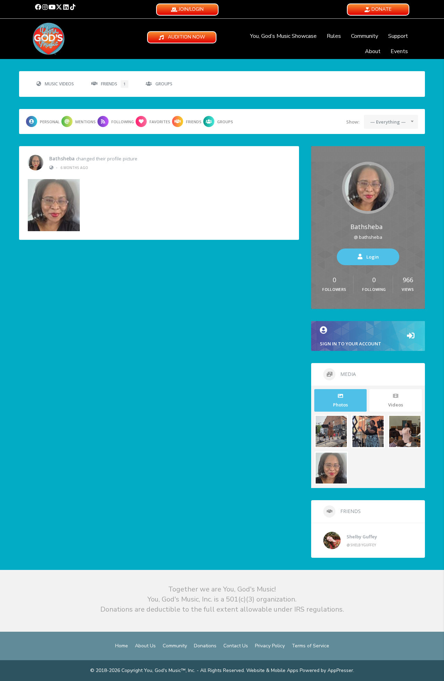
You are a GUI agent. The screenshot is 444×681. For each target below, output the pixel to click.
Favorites (160, 121)
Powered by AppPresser (326, 670)
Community (364, 36)
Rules (334, 36)
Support (398, 36)
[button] (38, 6)
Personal (50, 121)
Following (122, 121)
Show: (352, 122)
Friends (113, 84)
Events (399, 51)
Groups (163, 84)
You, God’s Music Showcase (283, 36)
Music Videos (59, 84)
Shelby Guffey (362, 536)
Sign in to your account (350, 343)
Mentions (85, 121)
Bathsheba (62, 158)
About (373, 51)
